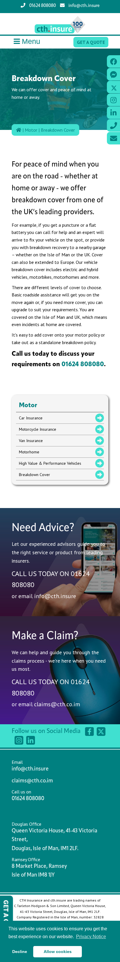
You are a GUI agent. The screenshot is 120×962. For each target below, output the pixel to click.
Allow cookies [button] (58, 951)
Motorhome (29, 452)
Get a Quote (91, 42)
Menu (31, 41)
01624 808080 (42, 5)
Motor (31, 130)
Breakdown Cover (58, 130)
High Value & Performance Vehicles (50, 463)
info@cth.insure (84, 5)
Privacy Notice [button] (91, 936)
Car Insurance (31, 418)
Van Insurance (31, 440)
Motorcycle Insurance (37, 429)
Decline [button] (19, 951)
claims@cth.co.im (57, 704)
